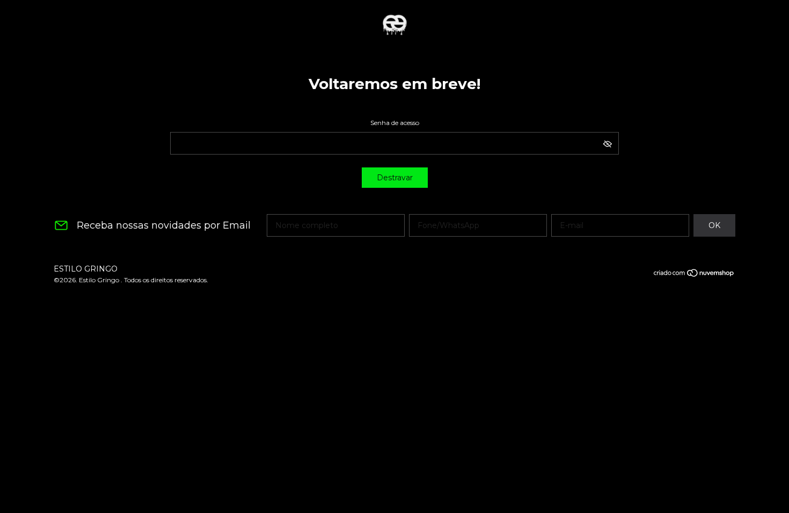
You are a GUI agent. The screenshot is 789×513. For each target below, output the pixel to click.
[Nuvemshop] (694, 275)
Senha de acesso (394, 123)
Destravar (395, 177)
